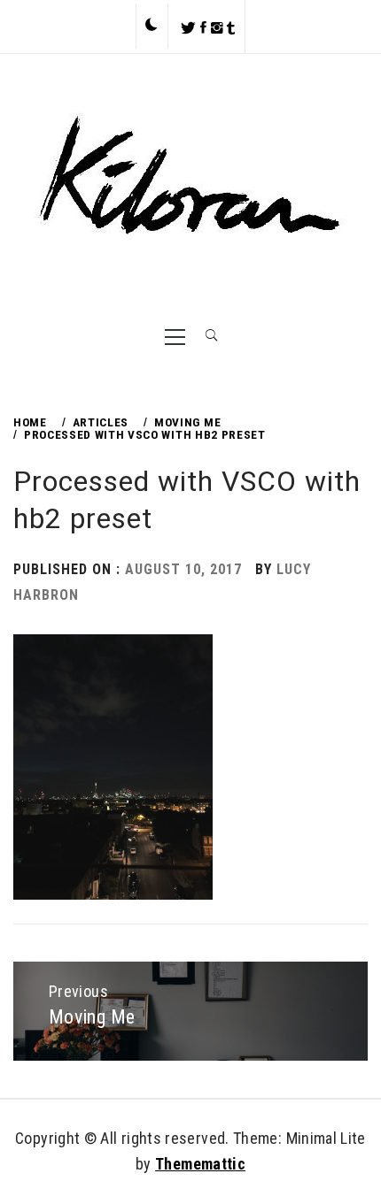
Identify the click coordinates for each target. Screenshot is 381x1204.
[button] (151, 25)
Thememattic (200, 1163)
